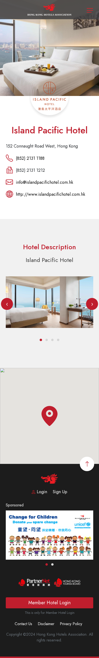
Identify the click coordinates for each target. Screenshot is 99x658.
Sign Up (60, 492)
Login (42, 492)
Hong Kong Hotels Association (49, 14)
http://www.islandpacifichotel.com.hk (50, 194)
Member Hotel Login (49, 602)
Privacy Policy (71, 624)
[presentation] (7, 304)
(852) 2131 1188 (30, 158)
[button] (41, 340)
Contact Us (23, 624)
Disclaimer (46, 624)
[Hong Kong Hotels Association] (49, 9)
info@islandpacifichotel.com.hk (44, 182)
